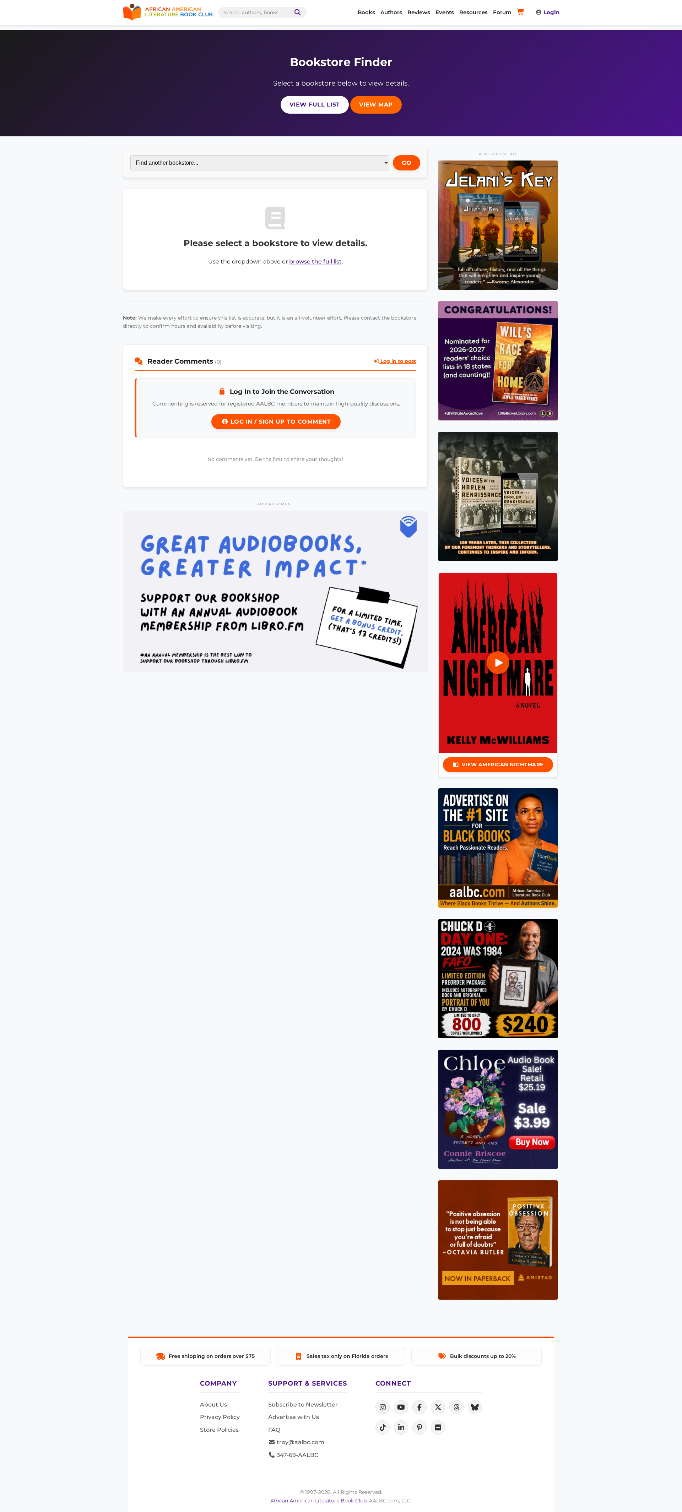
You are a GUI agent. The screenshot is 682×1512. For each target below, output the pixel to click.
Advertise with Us (293, 1417)
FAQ (274, 1429)
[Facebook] (419, 1407)
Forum (502, 12)
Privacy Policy (220, 1417)
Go (406, 162)
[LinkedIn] (401, 1427)
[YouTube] (401, 1407)
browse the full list (315, 261)
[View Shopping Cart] (521, 12)
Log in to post (397, 361)
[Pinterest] (419, 1427)
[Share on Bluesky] (475, 1407)
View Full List (314, 104)
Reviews (418, 12)
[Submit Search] (296, 12)
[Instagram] (382, 1407)
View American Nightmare (502, 764)
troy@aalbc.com (299, 1442)
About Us (213, 1404)
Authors (391, 12)
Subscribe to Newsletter (303, 1404)
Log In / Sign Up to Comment (279, 421)
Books (366, 12)
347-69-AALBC (296, 1455)
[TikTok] (382, 1427)
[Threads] (456, 1407)
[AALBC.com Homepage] (168, 12)
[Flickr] (438, 1427)
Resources (473, 12)
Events (444, 12)
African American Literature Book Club (318, 1500)
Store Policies (219, 1429)
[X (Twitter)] (438, 1407)
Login (551, 12)
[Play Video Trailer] (498, 662)
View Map (376, 104)
